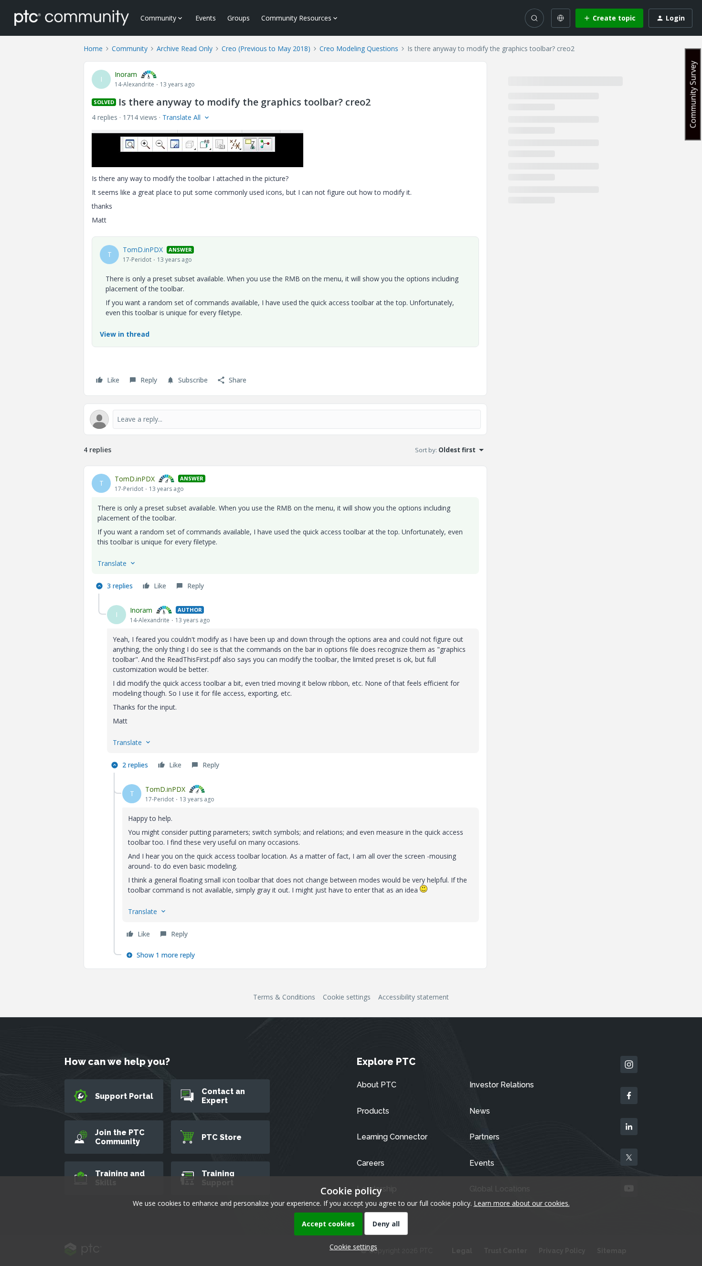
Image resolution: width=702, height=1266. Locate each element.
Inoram (126, 74)
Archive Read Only (185, 48)
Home (93, 48)
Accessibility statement (413, 996)
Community (130, 48)
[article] (285, 534)
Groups (238, 17)
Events (205, 17)
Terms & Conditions (284, 996)
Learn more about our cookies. (522, 1203)
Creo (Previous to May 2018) (266, 48)
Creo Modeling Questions (358, 48)
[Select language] (560, 18)
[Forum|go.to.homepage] (71, 17)
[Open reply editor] (285, 419)
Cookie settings (347, 996)
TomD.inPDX (143, 249)
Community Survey (693, 94)
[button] (609, 18)
